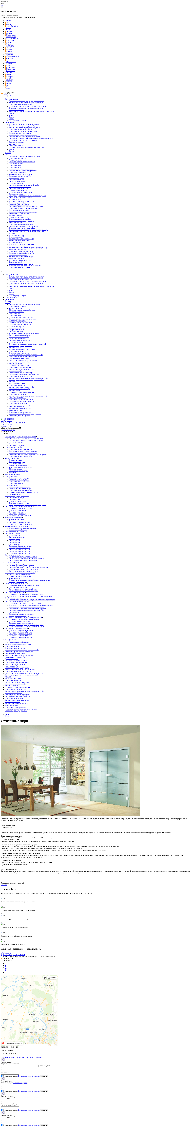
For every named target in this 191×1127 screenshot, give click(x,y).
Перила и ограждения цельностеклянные (23, 135)
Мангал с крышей (15, 578)
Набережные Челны (13, 56)
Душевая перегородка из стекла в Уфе (22, 201)
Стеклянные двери (15, 167)
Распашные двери (15, 494)
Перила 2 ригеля (14, 539)
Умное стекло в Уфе (15, 222)
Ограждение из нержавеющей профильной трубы (26, 594)
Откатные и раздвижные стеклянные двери (23, 492)
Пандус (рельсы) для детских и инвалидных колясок (26, 558)
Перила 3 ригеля (14, 540)
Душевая (12, 233)
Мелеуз (8, 83)
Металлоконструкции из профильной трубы (24, 185)
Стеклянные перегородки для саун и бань (23, 131)
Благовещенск (11, 87)
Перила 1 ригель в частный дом (19, 548)
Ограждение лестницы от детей (19, 523)
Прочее (11, 151)
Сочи (8, 60)
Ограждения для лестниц (17, 514)
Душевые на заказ (15, 199)
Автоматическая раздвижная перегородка (23, 212)
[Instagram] (5, 967)
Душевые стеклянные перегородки (21, 260)
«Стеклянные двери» (20, 1083)
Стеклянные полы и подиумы (19, 480)
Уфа (7, 22)
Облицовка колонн (15, 469)
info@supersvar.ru (6, 421)
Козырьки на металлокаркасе (18, 465)
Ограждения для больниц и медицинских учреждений (27, 196)
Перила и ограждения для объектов (21, 169)
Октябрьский (10, 71)
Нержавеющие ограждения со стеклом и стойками (26, 440)
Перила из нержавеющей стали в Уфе (21, 253)
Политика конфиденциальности (32, 1057)
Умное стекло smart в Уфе (17, 249)
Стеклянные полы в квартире (19, 478)
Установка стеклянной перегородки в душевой (25, 265)
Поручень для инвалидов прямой (20, 564)
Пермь (8, 44)
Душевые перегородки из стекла (20, 641)
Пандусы (12, 144)
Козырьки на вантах (15, 460)
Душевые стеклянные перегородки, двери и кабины (26, 101)
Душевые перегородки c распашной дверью (24, 124)
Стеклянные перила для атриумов (20, 456)
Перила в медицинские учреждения (21, 623)
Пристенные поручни (16, 142)
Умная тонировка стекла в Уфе (19, 240)
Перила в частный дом (16, 179)
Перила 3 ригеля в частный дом (19, 551)
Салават (9, 33)
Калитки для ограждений (17, 172)
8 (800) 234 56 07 (6, 422)
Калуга (8, 65)
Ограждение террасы (16, 512)
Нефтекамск (10, 69)
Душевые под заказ (15, 242)
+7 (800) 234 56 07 (7, 424)
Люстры (11, 117)
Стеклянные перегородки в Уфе (20, 246)
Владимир (9, 63)
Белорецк (9, 74)
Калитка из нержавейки (17, 519)
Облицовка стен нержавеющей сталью (22, 162)
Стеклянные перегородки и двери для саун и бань (26, 108)
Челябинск (10, 31)
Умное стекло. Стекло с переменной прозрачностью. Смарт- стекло (32, 111)
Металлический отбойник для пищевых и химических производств (32, 600)
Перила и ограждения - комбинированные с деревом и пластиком (31, 138)
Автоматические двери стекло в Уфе (21, 239)
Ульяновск (9, 53)
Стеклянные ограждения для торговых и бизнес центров (28, 454)
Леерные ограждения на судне (19, 503)
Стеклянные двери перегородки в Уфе (22, 228)
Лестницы (12, 472)
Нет (4, 5)
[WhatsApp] (5, 963)
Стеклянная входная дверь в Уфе (20, 219)
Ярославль (10, 55)
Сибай (8, 78)
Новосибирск (11, 35)
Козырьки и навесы (15, 160)
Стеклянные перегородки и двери (20, 129)
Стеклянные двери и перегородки (20, 104)
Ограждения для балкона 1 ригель (20, 632)
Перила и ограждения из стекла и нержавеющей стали (27, 106)
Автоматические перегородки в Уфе (21, 221)
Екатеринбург (11, 37)
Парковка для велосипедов (18, 582)
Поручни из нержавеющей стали (20, 187)
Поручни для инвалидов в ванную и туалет (23, 571)
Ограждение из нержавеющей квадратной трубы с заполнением (30, 596)
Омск (8, 29)
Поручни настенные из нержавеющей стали (24, 585)
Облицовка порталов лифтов (18, 471)
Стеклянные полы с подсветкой (19, 481)
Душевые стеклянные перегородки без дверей (24, 128)
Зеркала (11, 113)
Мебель (11, 115)
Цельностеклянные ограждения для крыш (23, 451)
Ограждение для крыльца (17, 510)
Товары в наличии (11, 297)
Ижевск (9, 51)
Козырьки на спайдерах (17, 462)
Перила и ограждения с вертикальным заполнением (26, 607)
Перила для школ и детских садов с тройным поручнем (27, 609)
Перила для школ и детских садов (20, 192)
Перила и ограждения (16, 178)
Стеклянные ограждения (17, 158)
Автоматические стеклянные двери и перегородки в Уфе (28, 230)
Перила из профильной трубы (19, 188)
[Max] (5, 972)
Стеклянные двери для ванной (19, 487)
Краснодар (10, 40)
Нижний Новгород (12, 38)
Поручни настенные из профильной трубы (23, 591)
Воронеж (9, 42)
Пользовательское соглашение (11, 1057)
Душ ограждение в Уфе (17, 235)
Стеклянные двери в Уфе (17, 203)
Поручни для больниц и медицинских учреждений (26, 625)
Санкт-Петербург (12, 26)
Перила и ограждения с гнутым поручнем (23, 140)
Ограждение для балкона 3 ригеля (20, 635)
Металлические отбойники (18, 530)
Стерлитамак (10, 67)
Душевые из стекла (15, 215)
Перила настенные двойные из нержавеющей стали (26, 610)
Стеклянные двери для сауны (19, 205)
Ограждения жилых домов (18, 501)
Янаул (8, 89)
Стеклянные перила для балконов (20, 449)
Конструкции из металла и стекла (20, 174)
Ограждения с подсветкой (17, 446)
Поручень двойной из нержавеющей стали (23, 569)
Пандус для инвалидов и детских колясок (23, 557)
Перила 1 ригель (14, 535)
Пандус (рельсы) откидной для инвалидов (23, 560)
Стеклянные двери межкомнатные (20, 490)
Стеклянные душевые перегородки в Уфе (23, 208)
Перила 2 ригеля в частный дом (19, 549)
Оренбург (9, 58)
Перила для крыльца (16, 194)
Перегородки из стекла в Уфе (19, 210)
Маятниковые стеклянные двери (20, 489)
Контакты (8, 153)
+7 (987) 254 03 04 (19, 422)
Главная (7, 714)
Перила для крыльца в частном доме (21, 614)
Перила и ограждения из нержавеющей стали (24, 137)
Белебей (9, 81)
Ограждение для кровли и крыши (20, 508)
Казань (8, 28)
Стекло (11, 119)
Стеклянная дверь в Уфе (17, 237)
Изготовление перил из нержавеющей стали (24, 226)
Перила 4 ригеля (14, 542)
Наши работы (9, 122)
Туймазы (9, 72)
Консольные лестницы (16, 163)
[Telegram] (5, 971)
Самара (8, 24)
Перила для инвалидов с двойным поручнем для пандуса (28, 567)
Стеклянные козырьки (16, 110)
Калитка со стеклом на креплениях (21, 524)
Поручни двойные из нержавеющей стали (23, 589)
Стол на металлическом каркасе (19, 574)
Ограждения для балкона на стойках (21, 630)
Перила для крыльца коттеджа (19, 616)
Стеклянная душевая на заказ (19, 643)
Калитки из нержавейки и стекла (20, 521)
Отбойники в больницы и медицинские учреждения (26, 626)
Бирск (8, 85)
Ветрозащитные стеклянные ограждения (22, 528)
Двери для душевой (15, 262)
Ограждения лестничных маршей (20, 515)
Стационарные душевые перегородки (21, 251)
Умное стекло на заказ (16, 258)
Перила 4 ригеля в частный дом (19, 553)
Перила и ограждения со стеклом (20, 133)
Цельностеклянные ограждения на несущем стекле (26, 438)
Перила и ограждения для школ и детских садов (25, 603)
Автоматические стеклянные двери (21, 256)
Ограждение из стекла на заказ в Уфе (21, 244)
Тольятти (9, 47)
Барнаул (9, 49)
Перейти (4, 885)
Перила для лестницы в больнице (20, 621)
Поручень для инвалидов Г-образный (21, 566)
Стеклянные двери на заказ (18, 255)
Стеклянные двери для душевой (20, 267)
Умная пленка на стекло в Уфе (19, 214)
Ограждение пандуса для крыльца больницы (24, 619)
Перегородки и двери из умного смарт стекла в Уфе (26, 231)
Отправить (44, 1076)
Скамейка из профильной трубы (20, 576)
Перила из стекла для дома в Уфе (20, 176)
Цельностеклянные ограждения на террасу (23, 453)
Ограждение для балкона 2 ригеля (20, 634)
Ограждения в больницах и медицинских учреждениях (27, 505)
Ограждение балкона (16, 444)
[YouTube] (6, 969)
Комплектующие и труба (17, 120)
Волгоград (10, 46)
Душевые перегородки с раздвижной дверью (24, 126)
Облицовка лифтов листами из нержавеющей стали (26, 147)
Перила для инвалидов (16, 183)
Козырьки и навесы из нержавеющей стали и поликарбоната (29, 580)
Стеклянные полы (15, 165)
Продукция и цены (11, 99)
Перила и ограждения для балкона (20, 197)
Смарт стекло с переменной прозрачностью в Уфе (26, 206)
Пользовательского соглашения (28, 1076)
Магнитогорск (11, 62)
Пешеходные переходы (16, 497)
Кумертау (9, 80)
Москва (9, 20)
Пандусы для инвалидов (17, 181)
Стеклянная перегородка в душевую (21, 224)
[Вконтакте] (6, 965)
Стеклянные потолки (16, 483)
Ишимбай (9, 76)
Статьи (7, 154)
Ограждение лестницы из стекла (20, 217)
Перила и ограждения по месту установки (23, 171)
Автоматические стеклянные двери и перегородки (26, 102)
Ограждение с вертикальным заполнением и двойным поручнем (31, 605)
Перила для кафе (14, 499)
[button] (138, 726)
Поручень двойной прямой (18, 587)
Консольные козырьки (16, 463)
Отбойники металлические (18, 190)
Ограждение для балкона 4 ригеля (20, 637)
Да (2, 5)
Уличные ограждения (16, 442)
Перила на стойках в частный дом (20, 546)
